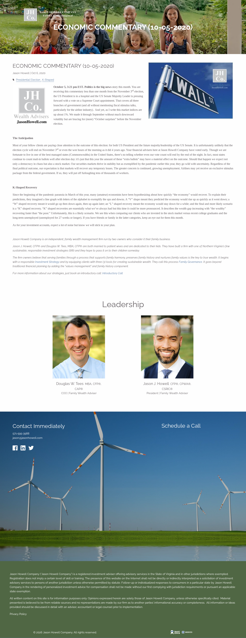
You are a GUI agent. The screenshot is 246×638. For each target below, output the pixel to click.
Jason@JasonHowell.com (167, 401)
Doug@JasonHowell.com (79, 401)
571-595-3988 (167, 397)
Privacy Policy (18, 614)
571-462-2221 (79, 397)
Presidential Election (28, 79)
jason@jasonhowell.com (28, 438)
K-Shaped (48, 79)
